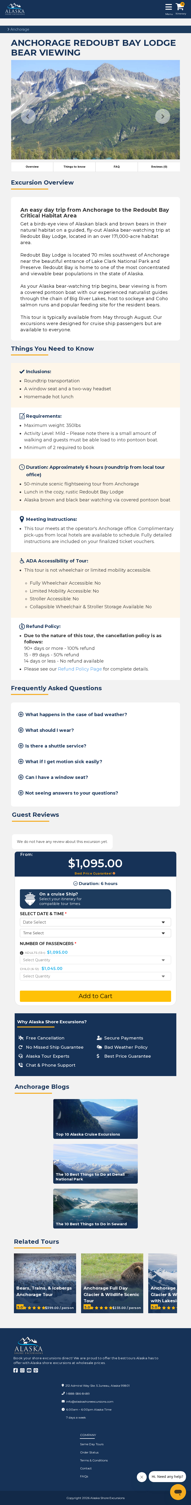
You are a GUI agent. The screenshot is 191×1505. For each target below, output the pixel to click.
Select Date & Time (43, 913)
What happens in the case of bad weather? (76, 714)
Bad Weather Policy (126, 1047)
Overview (32, 166)
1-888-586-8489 (78, 1393)
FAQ (117, 166)
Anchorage (19, 29)
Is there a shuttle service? (55, 746)
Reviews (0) (159, 166)
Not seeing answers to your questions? (71, 793)
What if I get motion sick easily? (63, 761)
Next (162, 116)
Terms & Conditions (94, 1460)
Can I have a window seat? (56, 777)
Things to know (74, 166)
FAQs (84, 1476)
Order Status (89, 1452)
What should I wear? (49, 730)
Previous (28, 116)
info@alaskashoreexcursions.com (89, 1401)
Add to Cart (95, 996)
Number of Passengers (48, 943)
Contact (86, 1468)
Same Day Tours (91, 1444)
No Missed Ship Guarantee (55, 1047)
